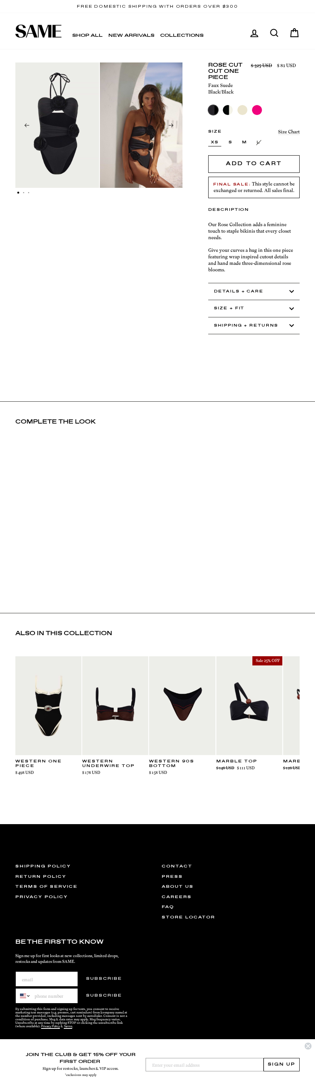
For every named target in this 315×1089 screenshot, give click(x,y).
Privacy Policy (50, 1026)
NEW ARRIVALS (131, 36)
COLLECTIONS (182, 36)
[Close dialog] (308, 1046)
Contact (177, 866)
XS (215, 142)
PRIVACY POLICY (41, 897)
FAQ (168, 907)
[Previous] (27, 125)
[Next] (171, 125)
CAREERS (177, 897)
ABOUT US (178, 886)
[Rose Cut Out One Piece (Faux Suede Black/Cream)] (228, 110)
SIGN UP (281, 1064)
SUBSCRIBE (104, 978)
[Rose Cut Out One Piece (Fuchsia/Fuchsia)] (257, 110)
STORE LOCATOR (188, 917)
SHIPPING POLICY (43, 866)
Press (172, 876)
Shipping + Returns (246, 325)
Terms (68, 1026)
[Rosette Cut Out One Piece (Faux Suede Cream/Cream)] (242, 110)
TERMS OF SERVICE (46, 886)
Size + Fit (229, 308)
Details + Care (239, 291)
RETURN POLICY (40, 876)
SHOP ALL (87, 36)
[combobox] (23, 996)
